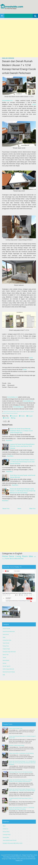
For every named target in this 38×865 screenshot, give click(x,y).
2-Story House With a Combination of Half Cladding (21, 753)
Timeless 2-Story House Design (16, 745)
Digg (14, 418)
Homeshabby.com (7, 100)
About (4, 826)
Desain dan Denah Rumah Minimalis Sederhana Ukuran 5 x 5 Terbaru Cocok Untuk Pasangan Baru (21, 430)
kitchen (21, 558)
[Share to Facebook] (9, 421)
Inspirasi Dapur (6, 648)
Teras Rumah (6, 643)
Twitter (22, 416)
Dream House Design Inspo (15, 728)
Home (19, 508)
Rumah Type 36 (6, 666)
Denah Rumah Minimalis (10, 411)
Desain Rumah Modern (12, 413)
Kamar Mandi (6, 660)
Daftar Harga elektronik (8, 669)
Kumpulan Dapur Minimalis (9, 651)
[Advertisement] (19, 38)
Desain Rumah (6, 628)
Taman (4, 657)
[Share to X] (7, 421)
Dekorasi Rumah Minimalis (28, 858)
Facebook (14, 416)
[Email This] (4, 421)
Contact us (5, 828)
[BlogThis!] (5, 421)
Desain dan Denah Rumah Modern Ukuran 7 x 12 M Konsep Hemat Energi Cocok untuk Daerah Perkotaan (19, 67)
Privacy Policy (6, 831)
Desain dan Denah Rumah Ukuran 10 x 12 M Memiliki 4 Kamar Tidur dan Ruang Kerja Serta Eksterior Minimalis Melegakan (22, 763)
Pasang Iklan (6, 837)
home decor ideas (11, 558)
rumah (34, 104)
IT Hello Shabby (12, 858)
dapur (4, 637)
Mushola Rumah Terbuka (9, 672)
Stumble (6, 418)
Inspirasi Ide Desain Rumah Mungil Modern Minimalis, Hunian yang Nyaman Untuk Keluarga (22, 446)
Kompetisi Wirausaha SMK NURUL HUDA (12, 843)
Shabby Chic (19, 860)
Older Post (32, 508)
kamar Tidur (6, 654)
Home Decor (8, 556)
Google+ (30, 416)
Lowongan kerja (6, 834)
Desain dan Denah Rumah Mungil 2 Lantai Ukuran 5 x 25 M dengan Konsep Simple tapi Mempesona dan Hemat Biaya (22, 491)
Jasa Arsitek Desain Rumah (9, 840)
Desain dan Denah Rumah (23, 411)
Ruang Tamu (6, 646)
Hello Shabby (31, 857)
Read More (9, 440)
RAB (4, 674)
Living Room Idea (24, 556)
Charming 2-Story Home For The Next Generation (21, 772)
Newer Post (6, 508)
